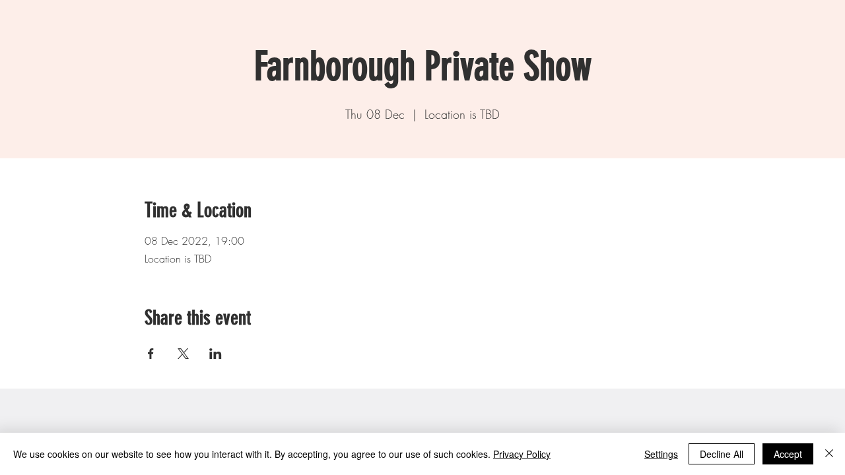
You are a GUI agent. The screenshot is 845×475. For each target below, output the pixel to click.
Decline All (721, 453)
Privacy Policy (522, 453)
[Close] (829, 453)
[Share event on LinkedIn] (215, 353)
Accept (788, 453)
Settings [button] (661, 453)
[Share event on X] (183, 353)
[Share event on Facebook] (151, 353)
